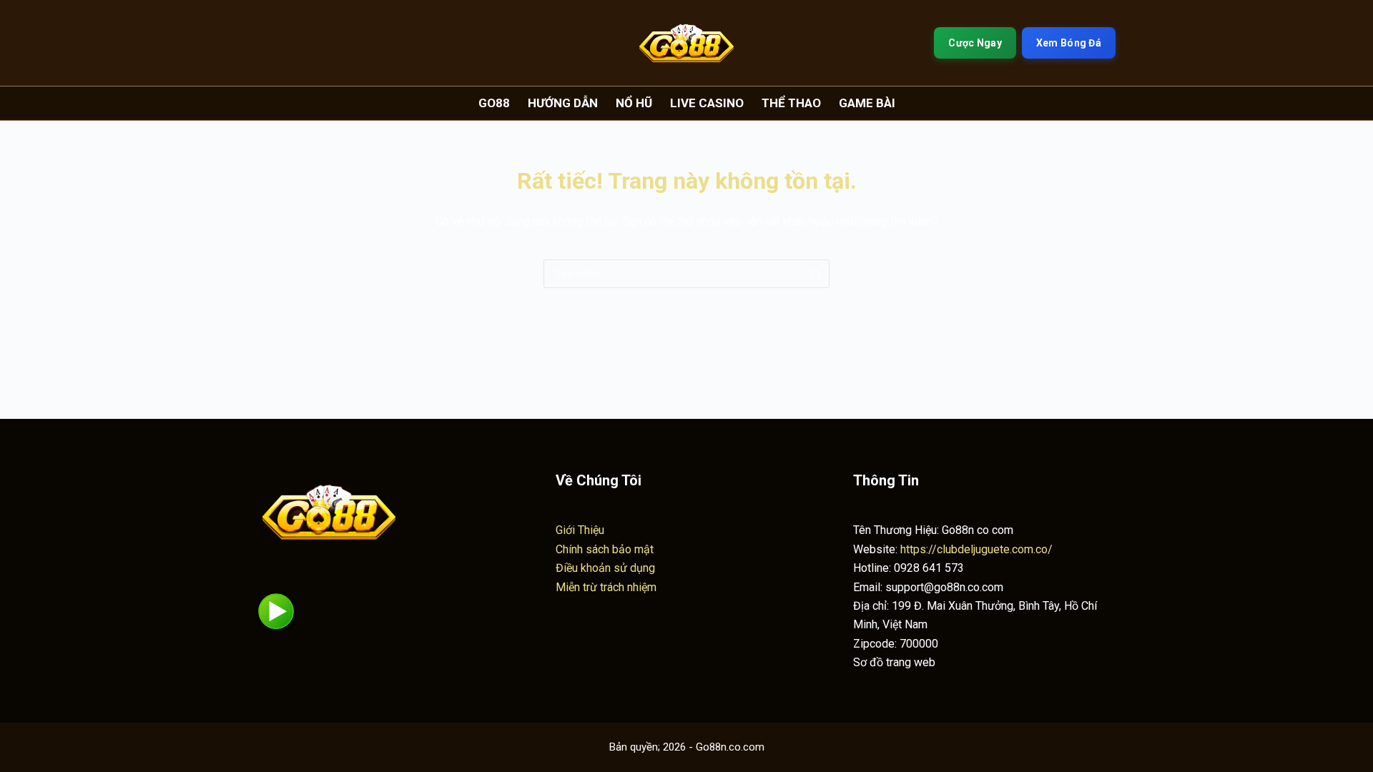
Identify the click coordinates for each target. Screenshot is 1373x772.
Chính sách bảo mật (605, 549)
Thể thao (791, 103)
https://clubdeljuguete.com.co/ (976, 549)
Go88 (494, 103)
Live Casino (707, 103)
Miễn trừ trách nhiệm (606, 587)
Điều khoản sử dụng (605, 568)
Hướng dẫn (563, 103)
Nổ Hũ (634, 103)
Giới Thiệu (580, 530)
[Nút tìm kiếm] (815, 273)
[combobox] (673, 273)
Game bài (867, 103)
